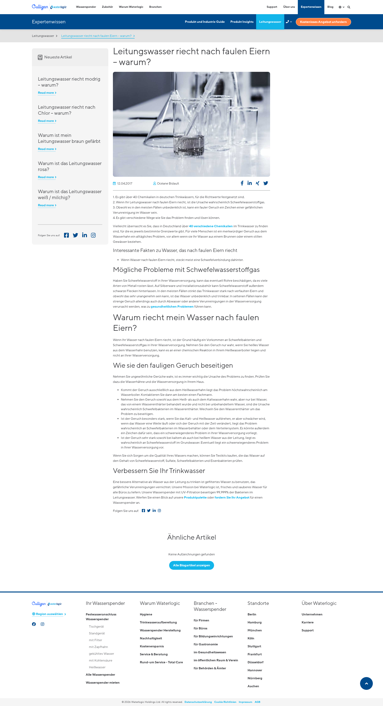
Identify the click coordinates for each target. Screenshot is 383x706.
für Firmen (201, 620)
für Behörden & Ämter (210, 668)
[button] (242, 184)
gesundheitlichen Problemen (172, 307)
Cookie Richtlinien (225, 702)
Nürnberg (255, 678)
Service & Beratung (154, 654)
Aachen (253, 686)
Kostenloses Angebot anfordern (323, 22)
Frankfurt (255, 654)
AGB (257, 702)
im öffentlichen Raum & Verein (216, 660)
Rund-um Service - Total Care (161, 662)
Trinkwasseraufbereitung (158, 622)
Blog (330, 7)
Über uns (289, 7)
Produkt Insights (242, 22)
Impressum (245, 702)
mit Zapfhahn (98, 647)
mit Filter (95, 640)
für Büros (200, 628)
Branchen (155, 7)
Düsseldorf (256, 662)
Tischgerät (96, 627)
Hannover (255, 670)
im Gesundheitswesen (210, 652)
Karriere (308, 622)
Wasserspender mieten (103, 683)
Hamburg (255, 622)
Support (272, 7)
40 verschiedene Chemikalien (211, 226)
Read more (46, 93)
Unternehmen (312, 614)
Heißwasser (97, 667)
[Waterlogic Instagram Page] (43, 624)
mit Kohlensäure (100, 661)
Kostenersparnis (152, 646)
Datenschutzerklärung (198, 702)
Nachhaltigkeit (151, 638)
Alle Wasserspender (100, 675)
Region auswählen (49, 614)
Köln (251, 638)
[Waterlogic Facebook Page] (34, 624)
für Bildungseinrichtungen (213, 636)
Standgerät (97, 633)
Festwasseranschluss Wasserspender (101, 616)
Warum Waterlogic (131, 7)
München (255, 630)
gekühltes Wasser (101, 654)
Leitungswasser (270, 22)
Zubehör (107, 7)
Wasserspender (86, 7)
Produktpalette (195, 498)
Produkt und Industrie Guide (205, 22)
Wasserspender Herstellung (160, 630)
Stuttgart (254, 646)
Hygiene (146, 614)
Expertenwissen (311, 7)
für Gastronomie (206, 644)
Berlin (252, 614)
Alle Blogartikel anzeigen (191, 565)
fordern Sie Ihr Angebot (232, 498)
